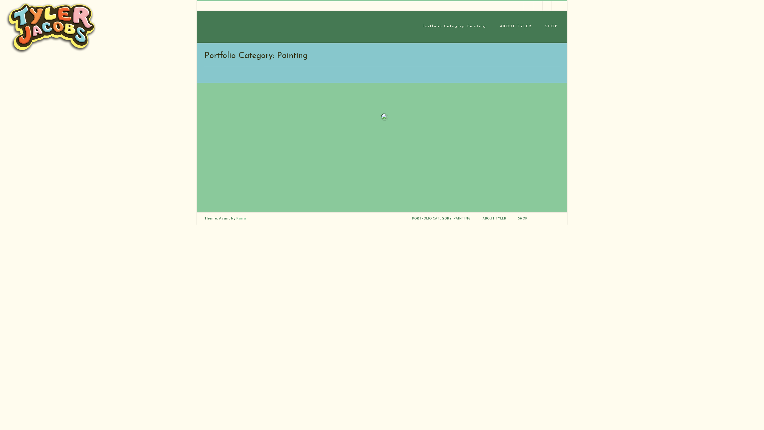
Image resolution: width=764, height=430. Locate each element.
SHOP (551, 26)
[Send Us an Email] (556, 5)
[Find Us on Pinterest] (538, 5)
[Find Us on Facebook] (547, 5)
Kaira (241, 218)
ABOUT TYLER (516, 26)
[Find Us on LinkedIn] (528, 5)
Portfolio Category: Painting (454, 26)
